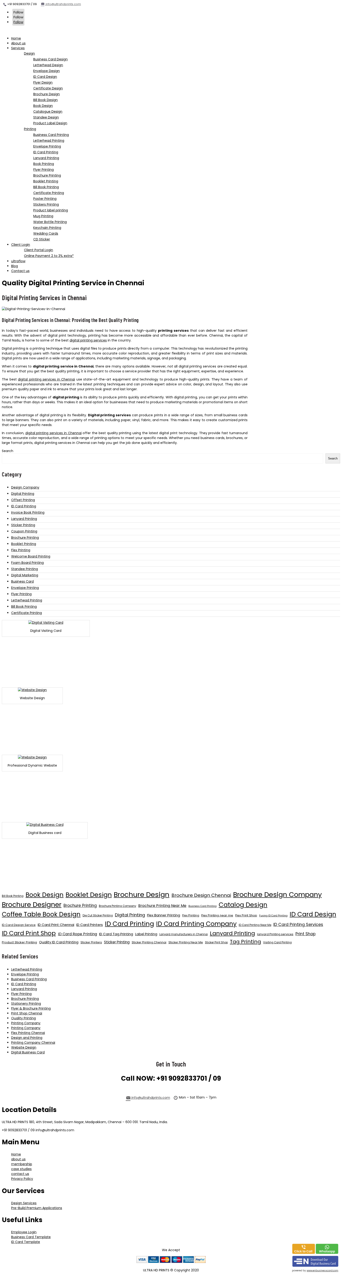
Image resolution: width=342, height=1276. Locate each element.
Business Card (22, 581)
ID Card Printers (89, 924)
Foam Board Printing (27, 562)
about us (18, 1159)
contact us (20, 1173)
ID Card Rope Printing (77, 934)
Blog (14, 266)
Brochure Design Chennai (201, 895)
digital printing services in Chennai (46, 379)
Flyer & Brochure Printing (31, 1008)
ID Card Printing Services (298, 924)
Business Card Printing (202, 906)
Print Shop (305, 934)
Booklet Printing (23, 543)
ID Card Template (25, 1242)
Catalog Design (243, 904)
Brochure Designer (31, 904)
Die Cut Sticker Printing (98, 915)
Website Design (23, 1047)
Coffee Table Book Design (41, 914)
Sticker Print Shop (216, 942)
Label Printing (146, 934)
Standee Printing (24, 569)
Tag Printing (245, 941)
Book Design (45, 894)
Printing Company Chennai (33, 1042)
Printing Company (25, 1023)
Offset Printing (23, 500)
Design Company (25, 487)
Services (18, 48)
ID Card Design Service (19, 925)
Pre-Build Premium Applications (36, 1208)
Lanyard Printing (24, 518)
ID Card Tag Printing (116, 934)
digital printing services (88, 340)
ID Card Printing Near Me (255, 925)
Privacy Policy (22, 1178)
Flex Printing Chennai (28, 1032)
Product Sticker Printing (19, 942)
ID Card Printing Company (196, 923)
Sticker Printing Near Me (185, 942)
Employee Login (24, 1232)
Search (7, 451)
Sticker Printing (23, 525)
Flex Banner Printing (163, 915)
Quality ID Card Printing (58, 942)
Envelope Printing (25, 587)
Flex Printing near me (217, 915)
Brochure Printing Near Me (162, 905)
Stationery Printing (26, 1003)
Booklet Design (89, 894)
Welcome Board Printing (30, 556)
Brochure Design (141, 894)
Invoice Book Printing (27, 512)
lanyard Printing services (275, 934)
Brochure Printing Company (117, 906)
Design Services (24, 1203)
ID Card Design (313, 914)
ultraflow (18, 261)
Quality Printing (23, 1018)
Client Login (20, 244)
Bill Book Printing (24, 606)
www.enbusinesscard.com (322, 1270)
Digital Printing (22, 493)
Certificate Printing (26, 612)
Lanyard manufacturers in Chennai (183, 934)
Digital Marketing (24, 575)
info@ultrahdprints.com (63, 4)
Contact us (20, 271)
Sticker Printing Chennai (149, 942)
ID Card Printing (23, 506)
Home (16, 38)
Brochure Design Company (277, 894)
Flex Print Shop (246, 915)
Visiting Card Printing (277, 942)
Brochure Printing (25, 537)
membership (21, 1164)
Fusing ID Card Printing (273, 915)
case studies (21, 1169)
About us (18, 43)
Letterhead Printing (26, 600)
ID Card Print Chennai (56, 924)
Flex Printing (20, 550)
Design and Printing (26, 1037)
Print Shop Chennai (26, 1013)
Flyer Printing (21, 594)
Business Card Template (31, 1237)
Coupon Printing (24, 531)
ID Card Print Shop (29, 933)
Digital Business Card (28, 1052)
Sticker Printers (91, 942)
